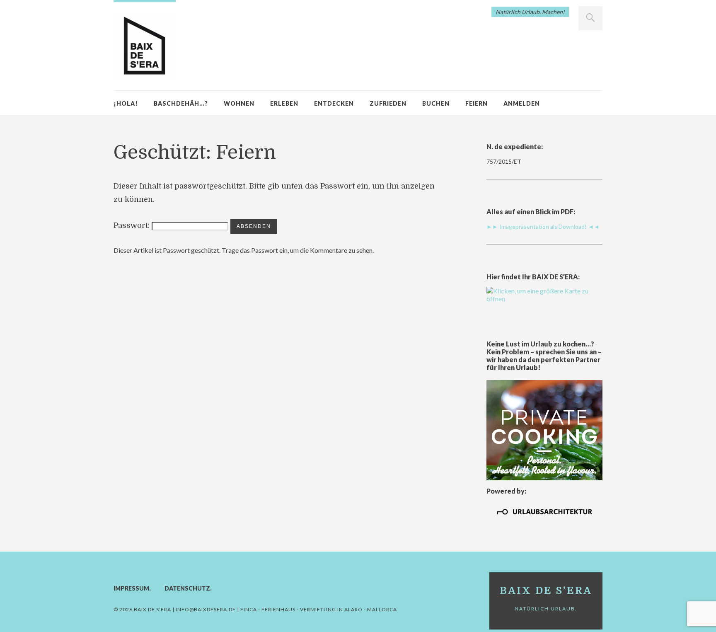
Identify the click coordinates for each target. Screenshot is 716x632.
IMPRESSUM (131, 588)
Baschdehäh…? (181, 103)
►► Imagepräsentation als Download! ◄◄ (543, 226)
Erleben (284, 103)
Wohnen (239, 103)
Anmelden (521, 103)
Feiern (476, 103)
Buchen (436, 103)
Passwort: (133, 225)
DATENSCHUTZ (187, 588)
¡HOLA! (126, 103)
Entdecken (334, 103)
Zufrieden (388, 103)
